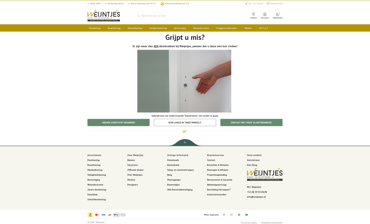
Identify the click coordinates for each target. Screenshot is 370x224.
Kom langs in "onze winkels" (185, 122)
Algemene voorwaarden (272, 222)
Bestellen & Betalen (218, 164)
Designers (132, 184)
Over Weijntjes (135, 174)
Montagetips (174, 179)
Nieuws (131, 160)
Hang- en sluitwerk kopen (180, 169)
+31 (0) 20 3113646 (257, 191)
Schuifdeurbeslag (96, 199)
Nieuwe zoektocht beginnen (118, 122)
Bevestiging (180, 28)
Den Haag (252, 164)
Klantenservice (276, 3)
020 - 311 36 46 (255, 3)
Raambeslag (114, 28)
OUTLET (263, 28)
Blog (169, 174)
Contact (211, 160)
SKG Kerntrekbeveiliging (180, 189)
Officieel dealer (135, 169)
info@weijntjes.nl (256, 196)
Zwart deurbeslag (96, 189)
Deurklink (92, 194)
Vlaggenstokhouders (226, 28)
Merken (248, 28)
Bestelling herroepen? (219, 189)
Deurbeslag (95, 28)
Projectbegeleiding (217, 174)
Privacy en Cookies (249, 222)
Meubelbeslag (135, 28)
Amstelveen (253, 160)
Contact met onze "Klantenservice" (251, 122)
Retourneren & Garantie (219, 179)
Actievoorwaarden (216, 194)
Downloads (173, 160)
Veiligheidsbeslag (158, 28)
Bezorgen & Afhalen (217, 169)
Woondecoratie (201, 28)
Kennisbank (173, 164)
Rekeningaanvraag (216, 184)
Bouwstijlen (173, 184)
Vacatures (132, 164)
